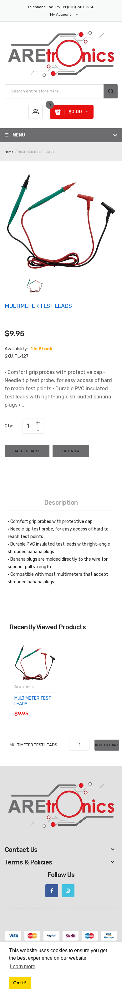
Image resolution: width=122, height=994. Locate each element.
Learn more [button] (22, 966)
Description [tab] (61, 502)
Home (9, 152)
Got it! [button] (20, 982)
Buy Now (70, 451)
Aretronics (24, 686)
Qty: (9, 426)
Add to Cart (27, 451)
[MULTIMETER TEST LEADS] (35, 285)
